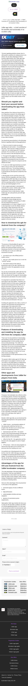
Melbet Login (11, 590)
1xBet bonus (14, 660)
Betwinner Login (12, 586)
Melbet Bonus (24, 590)
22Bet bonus (14, 666)
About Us (4, 675)
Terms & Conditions (6, 677)
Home (4, 19)
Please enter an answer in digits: (10, 562)
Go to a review (7, 45)
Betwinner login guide (14, 646)
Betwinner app (14, 629)
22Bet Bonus (23, 588)
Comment (4, 537)
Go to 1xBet (20, 45)
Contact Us (10, 675)
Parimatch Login (12, 592)
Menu (14, 5)
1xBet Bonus (23, 584)
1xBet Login (11, 584)
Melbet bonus (14, 668)
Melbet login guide (14, 652)
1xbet (8, 19)
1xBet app (14, 627)
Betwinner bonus (14, 663)
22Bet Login (11, 588)
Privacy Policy (17, 675)
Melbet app (14, 635)
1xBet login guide (14, 643)
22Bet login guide (14, 649)
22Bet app (14, 632)
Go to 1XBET (14, 9)
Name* (4, 549)
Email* (4, 555)
